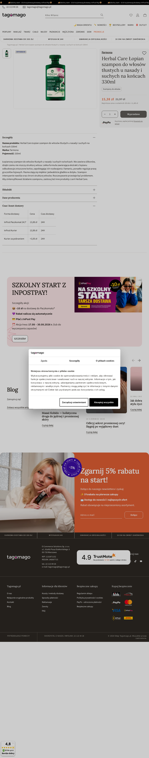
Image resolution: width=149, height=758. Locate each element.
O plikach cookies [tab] (105, 361)
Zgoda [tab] (44, 361)
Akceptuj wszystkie (104, 402)
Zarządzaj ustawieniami (74, 402)
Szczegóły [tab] (74, 361)
